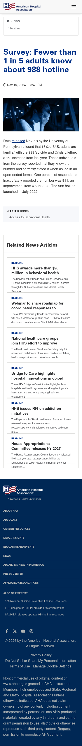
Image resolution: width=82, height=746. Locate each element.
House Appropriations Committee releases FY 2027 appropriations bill (36, 448)
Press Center (13, 574)
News (17, 21)
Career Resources (16, 529)
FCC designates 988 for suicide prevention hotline (35, 607)
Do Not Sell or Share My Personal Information (40, 660)
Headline (15, 28)
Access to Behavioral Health (29, 217)
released (18, 140)
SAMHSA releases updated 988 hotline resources (34, 614)
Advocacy (10, 520)
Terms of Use (20, 666)
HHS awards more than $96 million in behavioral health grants (35, 272)
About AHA (10, 511)
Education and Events (19, 547)
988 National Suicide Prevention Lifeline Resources (35, 601)
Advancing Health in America (23, 565)
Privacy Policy (41, 654)
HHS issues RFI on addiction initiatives (36, 411)
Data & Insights (13, 538)
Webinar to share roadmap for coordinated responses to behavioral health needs (37, 307)
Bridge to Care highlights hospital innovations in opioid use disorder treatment (37, 378)
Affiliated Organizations (21, 583)
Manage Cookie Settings (52, 666)
